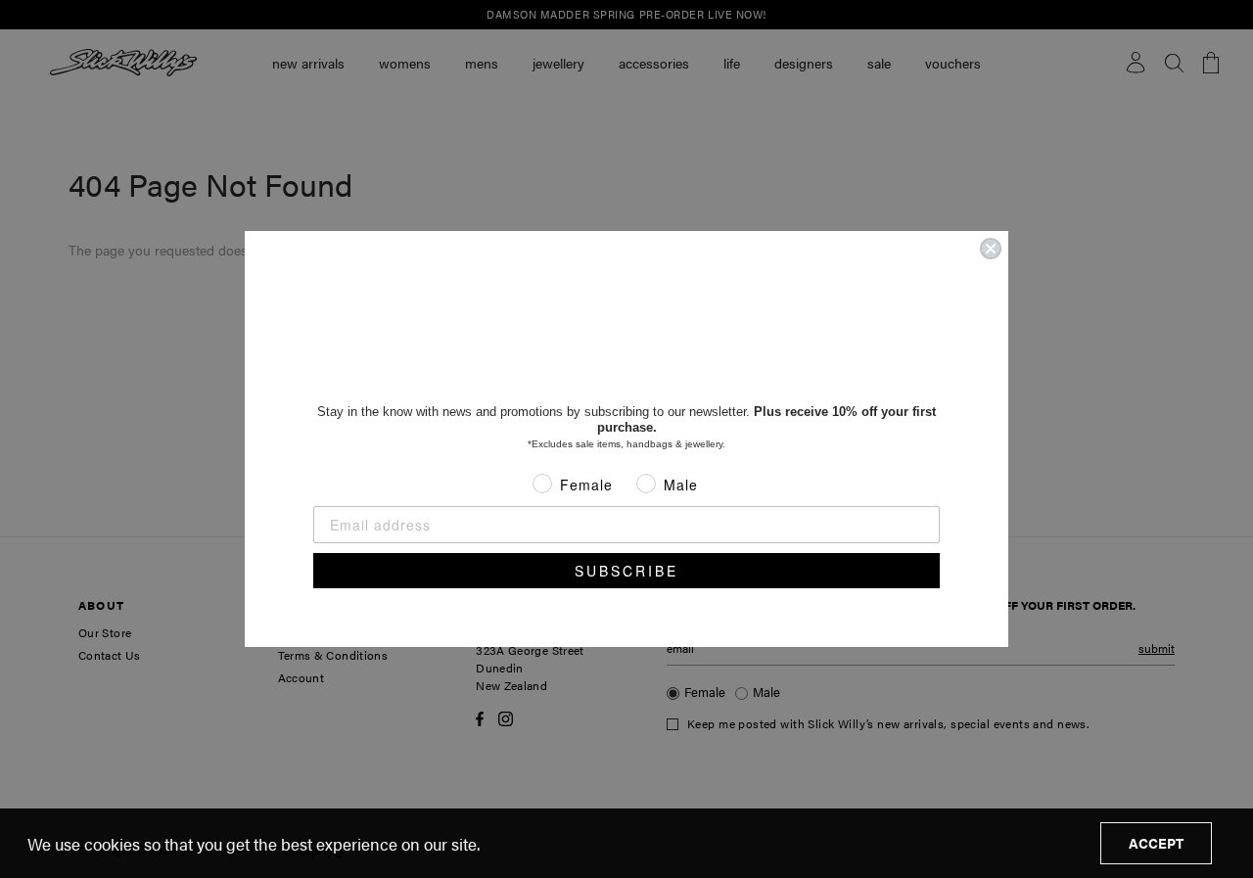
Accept (1156, 843)
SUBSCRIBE (626, 570)
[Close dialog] (990, 248)
